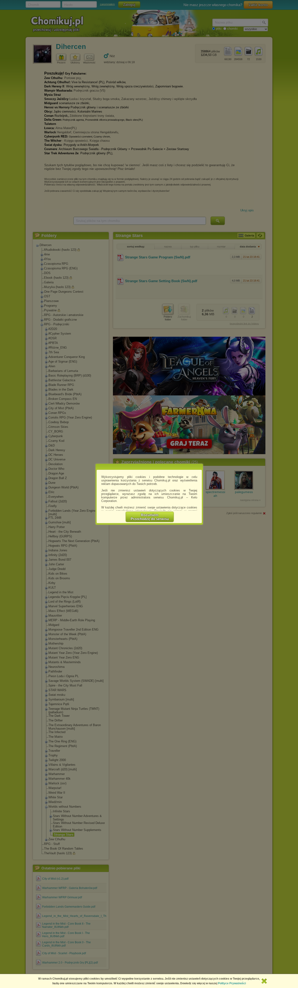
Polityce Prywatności (232, 983)
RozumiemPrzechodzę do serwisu (150, 517)
